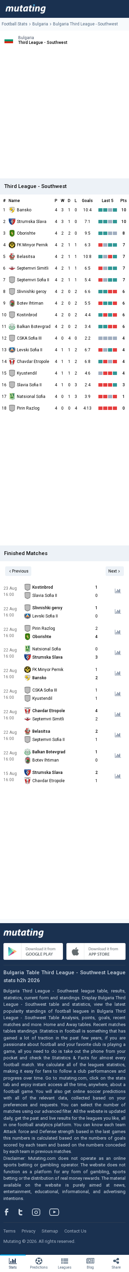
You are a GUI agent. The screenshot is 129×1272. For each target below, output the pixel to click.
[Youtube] (57, 1212)
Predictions (39, 1267)
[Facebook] (10, 1212)
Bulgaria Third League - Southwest (85, 24)
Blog (90, 1267)
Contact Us (75, 1231)
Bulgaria (40, 24)
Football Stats (15, 24)
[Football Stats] (26, 9)
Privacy (28, 1231)
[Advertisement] (64, 114)
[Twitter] (25, 1212)
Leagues (65, 1267)
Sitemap (50, 1231)
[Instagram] (41, 1212)
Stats (13, 1267)
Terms (9, 1231)
